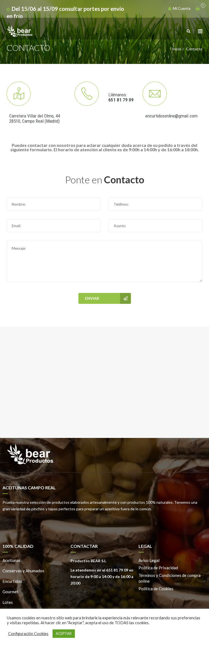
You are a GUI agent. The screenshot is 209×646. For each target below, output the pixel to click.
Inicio (176, 49)
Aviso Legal (149, 560)
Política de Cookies (156, 588)
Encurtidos (12, 581)
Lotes (7, 602)
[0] (197, 8)
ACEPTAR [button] (64, 633)
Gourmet (10, 591)
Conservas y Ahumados (23, 570)
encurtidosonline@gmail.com (171, 116)
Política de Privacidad (158, 567)
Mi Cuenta (181, 8)
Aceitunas (11, 560)
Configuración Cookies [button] (28, 633)
